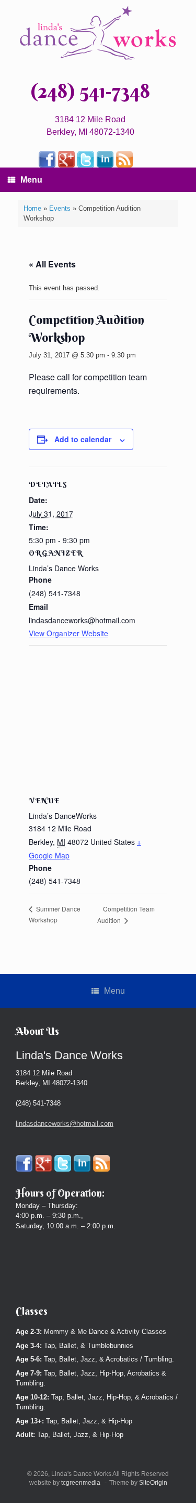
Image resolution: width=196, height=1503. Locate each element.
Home (32, 208)
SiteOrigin (153, 1483)
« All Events (52, 264)
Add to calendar (82, 439)
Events (60, 208)
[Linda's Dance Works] (98, 33)
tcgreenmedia (80, 1483)
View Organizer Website (68, 633)
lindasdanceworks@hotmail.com (64, 1123)
